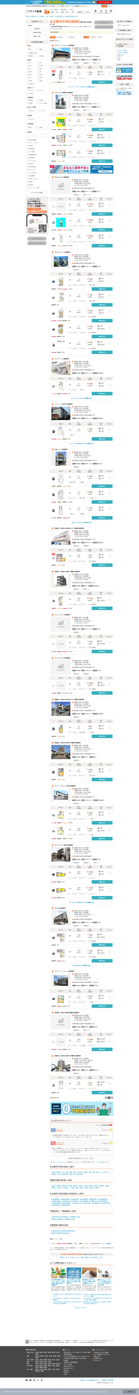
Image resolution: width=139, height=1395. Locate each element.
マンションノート (61, 1162)
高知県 (45, 1367)
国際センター (60, 1172)
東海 (28, 1361)
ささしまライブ (104, 1172)
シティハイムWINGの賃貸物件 (64, 404)
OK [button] (130, 1391)
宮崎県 (57, 1369)
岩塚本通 (64, 1185)
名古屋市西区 (84, 1201)
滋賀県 (49, 1363)
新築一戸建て (85, 1257)
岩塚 (74, 1172)
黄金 (67, 1172)
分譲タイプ (120, 55)
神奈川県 (41, 1356)
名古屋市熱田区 (66, 1203)
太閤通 (85, 1172)
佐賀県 (41, 1369)
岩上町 (53, 1185)
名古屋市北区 (75, 1201)
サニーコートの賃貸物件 (62, 359)
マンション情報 (68, 1364)
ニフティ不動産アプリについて (101, 1354)
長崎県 (45, 1369)
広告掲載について (98, 1358)
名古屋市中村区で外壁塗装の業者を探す (63, 1231)
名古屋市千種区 (56, 1201)
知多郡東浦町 (55, 1199)
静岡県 (45, 1361)
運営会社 (83, 1380)
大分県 (53, 1369)
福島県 (37, 1354)
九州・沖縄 (29, 1369)
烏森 (97, 1172)
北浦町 (97, 1187)
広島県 (37, 1365)
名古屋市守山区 (105, 1203)
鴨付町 (82, 1187)
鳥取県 (45, 1365)
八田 (59, 1174)
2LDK (119, 57)
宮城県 (49, 1352)
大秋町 (80, 1185)
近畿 (28, 1363)
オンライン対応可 (122, 52)
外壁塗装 (66, 1372)
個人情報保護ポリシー (93, 1380)
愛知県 (37, 1361)
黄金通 (75, 1185)
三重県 (49, 1361)
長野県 (45, 1359)
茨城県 (54, 1356)
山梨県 (41, 1359)
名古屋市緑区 (55, 1205)
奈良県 (53, 1363)
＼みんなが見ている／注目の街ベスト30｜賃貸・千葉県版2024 (73, 1281)
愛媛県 (41, 1367)
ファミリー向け (122, 50)
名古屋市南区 (96, 1203)
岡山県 (41, 1365)
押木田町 (101, 1185)
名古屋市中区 (93, 1201)
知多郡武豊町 (84, 1199)
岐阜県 (41, 1361)
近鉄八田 (72, 1174)
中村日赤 (54, 1174)
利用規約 (104, 1380)
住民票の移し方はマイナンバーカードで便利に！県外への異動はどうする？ (89, 1281)
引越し (65, 1374)
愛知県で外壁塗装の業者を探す (60, 1233)
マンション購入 (68, 1356)
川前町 (87, 1187)
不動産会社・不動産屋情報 (70, 1362)
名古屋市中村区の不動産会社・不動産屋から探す (66, 1217)
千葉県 (50, 1356)
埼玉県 (46, 1356)
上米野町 (65, 1187)
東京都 (37, 1356)
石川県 (53, 1359)
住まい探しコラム (68, 1368)
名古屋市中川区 (77, 1203)
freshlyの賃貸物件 (60, 908)
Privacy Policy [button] (101, 1391)
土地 (100, 1257)
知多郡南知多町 (65, 1199)
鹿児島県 (37, 1371)
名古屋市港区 (87, 1203)
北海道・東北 (30, 1352)
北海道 (37, 1352)
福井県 (57, 1359)
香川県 (37, 1367)
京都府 (45, 1363)
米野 (93, 1172)
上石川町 (59, 1187)
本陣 (90, 1172)
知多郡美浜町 (75, 1199)
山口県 (53, 1365)
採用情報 (110, 1380)
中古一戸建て (94, 1257)
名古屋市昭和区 (102, 1201)
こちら (98, 1162)
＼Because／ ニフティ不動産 (100, 1352)
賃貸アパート (79, 1352)
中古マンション (75, 1257)
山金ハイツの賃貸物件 (61, 449)
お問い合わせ (96, 1356)
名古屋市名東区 (65, 1205)
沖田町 (96, 1185)
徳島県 (57, 1365)
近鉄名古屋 (79, 1174)
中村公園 (79, 1172)
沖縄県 (42, 1371)
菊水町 (92, 1187)
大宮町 (85, 1185)
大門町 (90, 1185)
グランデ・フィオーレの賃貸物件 (64, 45)
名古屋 (53, 1172)
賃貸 (65, 1352)
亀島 (70, 1172)
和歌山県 (58, 1363)
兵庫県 (41, 1363)
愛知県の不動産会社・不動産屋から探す (63, 1219)
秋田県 (53, 1352)
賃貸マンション (71, 1352)
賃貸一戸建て (87, 1352)
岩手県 (45, 1352)
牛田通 (70, 1185)
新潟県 (37, 1359)
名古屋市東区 (66, 1201)
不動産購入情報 (68, 1354)
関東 (28, 1356)
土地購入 (66, 1360)
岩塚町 (59, 1185)
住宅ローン (67, 1370)
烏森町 (107, 1185)
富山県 (49, 1359)
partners (38, 1391)
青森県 (41, 1352)
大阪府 (37, 1363)
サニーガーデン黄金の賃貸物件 (64, 845)
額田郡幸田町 (93, 1199)
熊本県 (49, 1369)
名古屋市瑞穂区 (56, 1203)
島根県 (49, 1365)
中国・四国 (29, 1365)
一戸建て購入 (67, 1358)
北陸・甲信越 (30, 1359)
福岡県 (37, 1369)
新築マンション (65, 1257)
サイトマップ (96, 1360)
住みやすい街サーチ (69, 1366)
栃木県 (59, 1356)
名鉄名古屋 (65, 1174)
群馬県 (37, 1357)
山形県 (57, 1352)
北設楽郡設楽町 (102, 1199)
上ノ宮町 (72, 1187)
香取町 (53, 1187)
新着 (118, 59)
